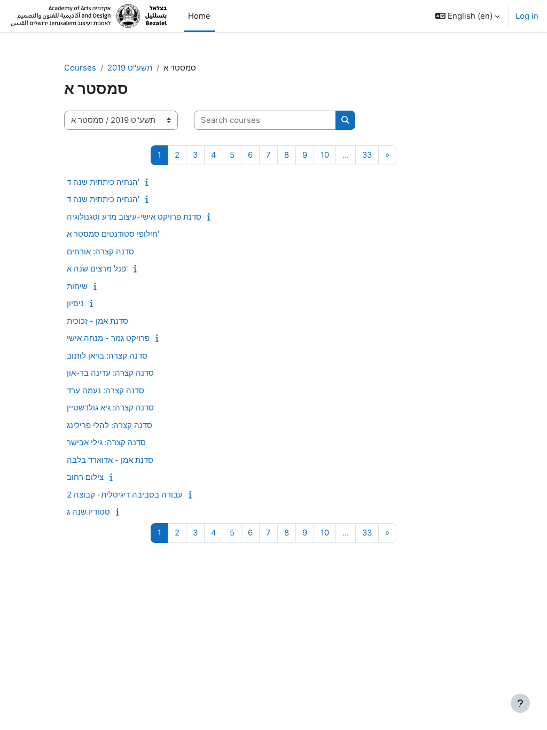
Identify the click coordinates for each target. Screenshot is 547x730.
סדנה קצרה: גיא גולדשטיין (110, 407)
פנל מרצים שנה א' (97, 268)
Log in (526, 16)
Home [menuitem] (199, 16)
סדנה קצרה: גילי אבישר (106, 442)
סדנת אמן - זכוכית (97, 321)
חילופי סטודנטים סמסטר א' (113, 234)
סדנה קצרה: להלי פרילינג (109, 425)
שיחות (77, 286)
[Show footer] (520, 703)
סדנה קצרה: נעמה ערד (105, 390)
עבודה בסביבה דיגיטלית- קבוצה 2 (125, 495)
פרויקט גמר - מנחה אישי (108, 338)
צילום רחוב (85, 477)
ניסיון (75, 303)
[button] (467, 16)
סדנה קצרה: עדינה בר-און (110, 373)
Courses (80, 68)
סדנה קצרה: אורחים (100, 251)
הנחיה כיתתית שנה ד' (103, 182)
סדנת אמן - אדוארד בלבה (110, 460)
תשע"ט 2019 (129, 68)
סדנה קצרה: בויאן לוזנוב (107, 356)
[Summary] (149, 182)
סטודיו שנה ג (88, 512)
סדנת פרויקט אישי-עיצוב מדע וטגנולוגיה (134, 217)
